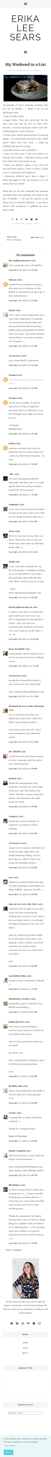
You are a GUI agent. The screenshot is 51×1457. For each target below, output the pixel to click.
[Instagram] (23, 1323)
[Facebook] (11, 1323)
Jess (11, 877)
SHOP (25, 1348)
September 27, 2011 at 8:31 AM (23, 1012)
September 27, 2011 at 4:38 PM (23, 1103)
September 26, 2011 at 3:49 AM (23, 270)
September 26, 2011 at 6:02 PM (23, 867)
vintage (36, 223)
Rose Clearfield (17, 649)
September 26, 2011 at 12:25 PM (23, 742)
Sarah (12, 561)
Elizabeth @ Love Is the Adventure (26, 706)
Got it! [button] (8, 1452)
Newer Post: (14, 238)
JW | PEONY (15, 751)
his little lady (15, 1086)
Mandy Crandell (17, 1150)
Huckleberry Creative (19, 998)
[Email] (39, 1323)
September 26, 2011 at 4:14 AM (23, 346)
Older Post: (37, 237)
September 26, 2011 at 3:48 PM (23, 806)
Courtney (13, 816)
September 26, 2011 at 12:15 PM (23, 696)
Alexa (12, 531)
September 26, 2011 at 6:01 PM (23, 833)
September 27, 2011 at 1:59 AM (23, 989)
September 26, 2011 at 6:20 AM (23, 365)
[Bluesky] (28, 1323)
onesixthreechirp (17, 975)
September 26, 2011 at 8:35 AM (23, 552)
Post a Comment (14, 1250)
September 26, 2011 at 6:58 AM (23, 388)
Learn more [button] (9, 1445)
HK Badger (14, 1185)
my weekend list (18, 223)
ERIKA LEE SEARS (25, 27)
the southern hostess (19, 260)
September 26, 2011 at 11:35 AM (24, 666)
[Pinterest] (17, 1323)
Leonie (12, 1112)
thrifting (28, 223)
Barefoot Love (15, 429)
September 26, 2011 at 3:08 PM (23, 768)
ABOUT (25, 1353)
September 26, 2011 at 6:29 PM (23, 894)
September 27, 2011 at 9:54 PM (23, 1141)
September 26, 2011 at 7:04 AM (23, 464)
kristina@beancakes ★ (20, 607)
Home (25, 1343)
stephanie (14, 504)
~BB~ (11, 474)
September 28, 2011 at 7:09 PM (23, 1243)
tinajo (12, 310)
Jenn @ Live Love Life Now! (23, 904)
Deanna (13, 375)
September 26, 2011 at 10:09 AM (24, 639)
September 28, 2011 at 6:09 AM (23, 1175)
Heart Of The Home (18, 1136)
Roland (12, 778)
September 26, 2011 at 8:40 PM (23, 966)
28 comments (35, 70)
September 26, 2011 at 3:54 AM (23, 300)
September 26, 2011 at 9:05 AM (23, 597)
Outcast (13, 279)
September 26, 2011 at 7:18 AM (23, 494)
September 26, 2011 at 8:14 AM (23, 521)
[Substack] (34, 1323)
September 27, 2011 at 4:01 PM (23, 1076)
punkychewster (16, 1021)
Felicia (12, 443)
